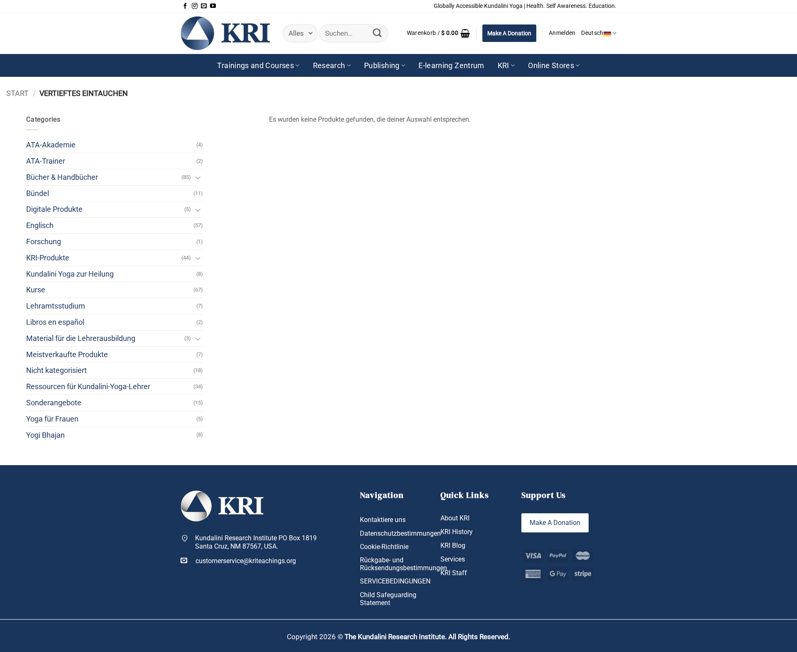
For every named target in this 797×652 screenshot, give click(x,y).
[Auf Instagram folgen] (195, 6)
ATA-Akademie (51, 144)
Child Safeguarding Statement (388, 599)
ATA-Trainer (45, 161)
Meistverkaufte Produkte (67, 354)
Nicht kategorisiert (56, 370)
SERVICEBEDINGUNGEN (395, 581)
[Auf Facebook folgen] (185, 6)
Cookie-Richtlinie (384, 547)
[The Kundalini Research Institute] (225, 33)
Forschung (43, 241)
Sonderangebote (53, 402)
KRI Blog (452, 545)
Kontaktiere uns (383, 520)
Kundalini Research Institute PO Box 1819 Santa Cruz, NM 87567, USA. (256, 542)
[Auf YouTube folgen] (213, 6)
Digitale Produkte (54, 209)
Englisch (40, 225)
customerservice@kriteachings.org (246, 561)
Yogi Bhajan (45, 435)
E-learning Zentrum (451, 65)
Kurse (35, 289)
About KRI (454, 518)
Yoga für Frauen (52, 418)
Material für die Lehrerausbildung (80, 338)
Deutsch (592, 33)
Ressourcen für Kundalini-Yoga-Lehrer (88, 386)
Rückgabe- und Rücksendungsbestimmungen (403, 564)
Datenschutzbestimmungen (400, 533)
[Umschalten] (198, 177)
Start (17, 93)
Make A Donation (509, 33)
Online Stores (551, 65)
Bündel (37, 193)
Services (452, 559)
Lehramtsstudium (55, 305)
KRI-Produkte (47, 257)
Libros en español (55, 322)
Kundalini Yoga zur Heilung (70, 274)
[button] (438, 33)
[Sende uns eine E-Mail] (204, 6)
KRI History (456, 532)
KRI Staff (453, 573)
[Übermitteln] (377, 33)
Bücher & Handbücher (62, 177)
